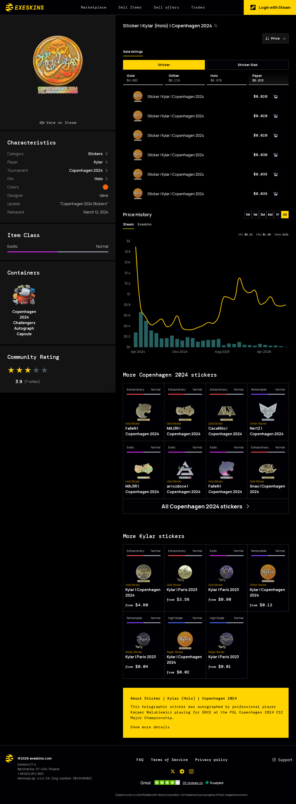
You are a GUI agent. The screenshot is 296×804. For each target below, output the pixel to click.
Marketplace (93, 7)
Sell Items (130, 7)
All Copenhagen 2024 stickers (201, 506)
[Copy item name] (216, 25)
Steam (128, 224)
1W (248, 214)
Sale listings (133, 51)
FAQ (139, 759)
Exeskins (144, 224)
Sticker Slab (248, 65)
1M (255, 214)
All (285, 214)
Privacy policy (211, 759)
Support (285, 759)
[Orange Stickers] (105, 187)
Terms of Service (169, 759)
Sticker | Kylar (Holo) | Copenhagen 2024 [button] (167, 25)
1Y (277, 214)
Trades (198, 7)
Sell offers (166, 7)
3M (262, 214)
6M (270, 214)
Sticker (164, 65)
